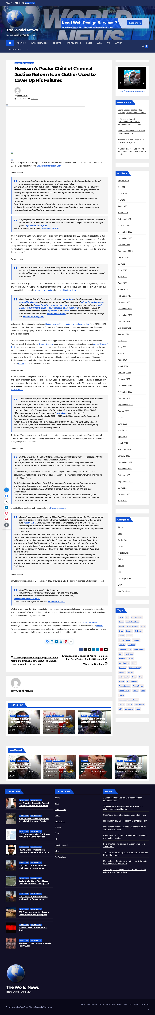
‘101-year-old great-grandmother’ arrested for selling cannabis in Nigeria (129, 121)
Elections (131, 645)
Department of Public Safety (49, 166)
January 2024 (124, 379)
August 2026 (123, 181)
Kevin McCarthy (135, 668)
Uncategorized (28, 63)
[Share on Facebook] (47, 641)
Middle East (15, 49)
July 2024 (122, 341)
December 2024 (125, 309)
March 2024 (123, 366)
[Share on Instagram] (61, 641)
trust (67, 311)
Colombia (138, 631)
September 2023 (125, 405)
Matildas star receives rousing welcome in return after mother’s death (132, 151)
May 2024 (122, 354)
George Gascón (46, 344)
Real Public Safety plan (33, 317)
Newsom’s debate (89, 622)
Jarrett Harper (29, 523)
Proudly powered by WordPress (17, 1007)
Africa (118, 43)
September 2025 (125, 251)
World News (22, 96)
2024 (121, 617)
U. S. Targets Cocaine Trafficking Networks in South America (34, 835)
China (121, 631)
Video (138, 709)
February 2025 (124, 296)
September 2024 (125, 328)
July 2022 (122, 488)
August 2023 (123, 411)
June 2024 (122, 347)
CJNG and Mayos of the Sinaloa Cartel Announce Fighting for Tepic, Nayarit (34, 914)
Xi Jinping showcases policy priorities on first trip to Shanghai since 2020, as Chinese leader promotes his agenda (34, 660)
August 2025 (123, 257)
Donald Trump (124, 640)
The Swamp (139, 704)
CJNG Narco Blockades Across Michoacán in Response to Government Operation (33, 899)
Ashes (121, 622)
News (134, 677)
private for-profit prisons (92, 302)
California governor (58, 508)
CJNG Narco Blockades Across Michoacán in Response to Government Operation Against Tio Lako (34, 869)
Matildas (122, 672)
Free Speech (139, 649)
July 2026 (122, 187)
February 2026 (124, 219)
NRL (140, 677)
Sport (143, 691)
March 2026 (123, 213)
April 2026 (122, 206)
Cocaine (129, 631)
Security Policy (124, 691)
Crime (89, 43)
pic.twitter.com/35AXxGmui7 (27, 599)
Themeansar (47, 1007)
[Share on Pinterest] (66, 641)
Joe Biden (122, 668)
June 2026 (122, 193)
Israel (134, 663)
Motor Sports (124, 677)
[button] (143, 46)
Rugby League (124, 686)
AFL (127, 617)
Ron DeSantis (132, 681)
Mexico (130, 672)
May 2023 (122, 430)
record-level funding (56, 314)
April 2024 (122, 360)
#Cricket (34, 99)
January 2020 (124, 494)
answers (99, 626)
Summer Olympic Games (128, 700)
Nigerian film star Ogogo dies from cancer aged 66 (93, 722)
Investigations (124, 663)
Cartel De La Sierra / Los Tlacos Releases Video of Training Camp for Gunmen (35, 883)
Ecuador (122, 645)
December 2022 (125, 462)
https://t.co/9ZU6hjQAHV (36, 225)
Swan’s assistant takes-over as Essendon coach (93, 767)
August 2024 (123, 334)
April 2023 (122, 437)
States (121, 695)
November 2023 (125, 392)
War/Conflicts (39, 43)
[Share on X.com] (52, 641)
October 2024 (124, 322)
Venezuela (129, 709)
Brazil (143, 626)
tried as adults (17, 390)
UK (108, 43)
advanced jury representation (54, 308)
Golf (120, 654)
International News (126, 658)
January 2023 (124, 456)
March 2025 (123, 289)
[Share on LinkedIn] (56, 641)
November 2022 (125, 469)
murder (21, 364)
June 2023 (122, 424)
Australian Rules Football (128, 626)
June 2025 (122, 270)
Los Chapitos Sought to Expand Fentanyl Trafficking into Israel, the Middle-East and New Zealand (34, 807)
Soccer (135, 691)
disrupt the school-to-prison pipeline (50, 305)
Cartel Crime (73, 43)
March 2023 (123, 443)
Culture (129, 636)
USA (120, 585)
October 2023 (124, 398)
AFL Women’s (136, 617)
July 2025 (122, 264)
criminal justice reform (66, 290)
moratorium (67, 299)
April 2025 (122, 283)
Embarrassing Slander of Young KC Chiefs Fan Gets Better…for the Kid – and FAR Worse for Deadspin (85, 660)
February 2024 (124, 373)
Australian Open (132, 622)
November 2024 (125, 315)
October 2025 (124, 245)
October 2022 (124, 475)
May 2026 (122, 200)
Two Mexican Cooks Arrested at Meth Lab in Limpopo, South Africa (34, 821)
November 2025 (125, 238)
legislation (52, 311)
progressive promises (44, 290)
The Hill (129, 704)
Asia (99, 43)
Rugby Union (138, 686)
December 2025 (125, 232)
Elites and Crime (125, 649)
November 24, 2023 (50, 228)
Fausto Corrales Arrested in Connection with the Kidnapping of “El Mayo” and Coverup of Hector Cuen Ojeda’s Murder (34, 853)
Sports (57, 43)
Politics (21, 43)
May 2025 (122, 277)
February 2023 (124, 450)
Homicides (129, 654)
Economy (136, 640)
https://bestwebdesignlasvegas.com (132, 91)
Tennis (121, 704)
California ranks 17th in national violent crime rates (67, 324)
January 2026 (124, 225)
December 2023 (125, 386)
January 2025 (124, 302)
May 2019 (122, 501)
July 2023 (122, 418)
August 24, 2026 (20, 771)
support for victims (28, 302)
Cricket (121, 636)
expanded (73, 308)
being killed (62, 413)
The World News (22, 30)
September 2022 (125, 482)
